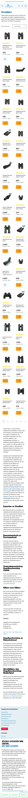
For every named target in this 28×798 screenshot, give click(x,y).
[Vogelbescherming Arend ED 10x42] (21, 359)
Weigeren (23, 795)
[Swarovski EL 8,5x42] (21, 327)
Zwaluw (18, 489)
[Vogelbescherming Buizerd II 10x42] (21, 133)
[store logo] (9, 6)
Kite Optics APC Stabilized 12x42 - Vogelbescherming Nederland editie (20, 306)
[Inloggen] (22, 6)
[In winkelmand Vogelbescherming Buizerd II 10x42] (18, 155)
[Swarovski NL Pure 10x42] (7, 229)
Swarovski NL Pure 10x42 (7, 240)
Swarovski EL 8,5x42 (19, 338)
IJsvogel (8, 491)
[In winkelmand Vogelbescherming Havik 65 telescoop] (18, 91)
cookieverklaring (7, 791)
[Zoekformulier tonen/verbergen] (19, 6)
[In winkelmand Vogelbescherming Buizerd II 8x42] (5, 123)
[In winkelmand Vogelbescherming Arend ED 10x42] (18, 381)
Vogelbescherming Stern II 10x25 (20, 208)
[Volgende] (25, 421)
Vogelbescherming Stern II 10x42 (20, 46)
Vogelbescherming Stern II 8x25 (20, 272)
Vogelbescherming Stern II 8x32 (20, 112)
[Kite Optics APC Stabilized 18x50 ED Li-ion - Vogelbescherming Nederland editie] (21, 229)
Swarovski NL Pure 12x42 (7, 338)
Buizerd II (6, 489)
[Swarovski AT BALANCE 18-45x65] (7, 261)
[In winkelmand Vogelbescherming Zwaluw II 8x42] (5, 381)
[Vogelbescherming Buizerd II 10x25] (21, 391)
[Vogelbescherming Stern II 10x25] (21, 197)
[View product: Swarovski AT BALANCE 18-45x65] (5, 285)
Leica (16, 496)
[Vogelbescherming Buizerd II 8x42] (7, 101)
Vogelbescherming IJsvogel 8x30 (7, 306)
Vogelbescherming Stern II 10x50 (7, 80)
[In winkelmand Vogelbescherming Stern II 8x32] (18, 123)
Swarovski (6, 496)
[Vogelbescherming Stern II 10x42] (21, 36)
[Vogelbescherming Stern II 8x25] (21, 261)
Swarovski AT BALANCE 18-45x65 (6, 272)
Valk (10, 489)
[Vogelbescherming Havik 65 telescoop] (21, 69)
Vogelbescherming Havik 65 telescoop (20, 80)
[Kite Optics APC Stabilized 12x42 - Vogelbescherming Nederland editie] (21, 295)
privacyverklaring (18, 791)
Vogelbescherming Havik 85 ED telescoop (7, 176)
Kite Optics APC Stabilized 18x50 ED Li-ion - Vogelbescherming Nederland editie (20, 240)
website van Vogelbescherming (13, 696)
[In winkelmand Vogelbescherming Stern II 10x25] (18, 219)
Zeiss (11, 496)
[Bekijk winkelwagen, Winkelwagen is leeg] (25, 6)
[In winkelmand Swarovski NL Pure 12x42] (5, 349)
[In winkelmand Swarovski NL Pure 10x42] (5, 251)
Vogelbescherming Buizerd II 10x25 (20, 402)
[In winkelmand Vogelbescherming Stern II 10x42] (18, 59)
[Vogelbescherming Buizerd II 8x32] (7, 391)
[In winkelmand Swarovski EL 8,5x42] (18, 349)
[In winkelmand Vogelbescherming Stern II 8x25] (18, 285)
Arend (14, 489)
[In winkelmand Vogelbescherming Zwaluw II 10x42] (18, 187)
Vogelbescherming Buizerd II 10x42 (20, 144)
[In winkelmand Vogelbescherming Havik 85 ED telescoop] (5, 187)
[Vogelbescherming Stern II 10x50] (7, 69)
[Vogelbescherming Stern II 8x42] (7, 36)
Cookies (4, 789)
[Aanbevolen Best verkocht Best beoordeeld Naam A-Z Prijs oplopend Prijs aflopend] (19, 26)
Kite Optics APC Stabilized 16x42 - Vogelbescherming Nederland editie (7, 144)
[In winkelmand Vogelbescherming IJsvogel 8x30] (5, 317)
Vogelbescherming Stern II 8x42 (7, 46)
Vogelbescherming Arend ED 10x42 (20, 370)
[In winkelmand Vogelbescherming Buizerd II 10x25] (18, 413)
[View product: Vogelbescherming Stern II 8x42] (5, 59)
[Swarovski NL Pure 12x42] (7, 327)
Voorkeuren (14, 795)
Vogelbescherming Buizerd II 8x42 (7, 112)
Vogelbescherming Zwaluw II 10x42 (20, 176)
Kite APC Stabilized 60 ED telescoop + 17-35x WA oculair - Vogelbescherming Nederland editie (7, 208)
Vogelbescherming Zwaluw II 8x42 (7, 370)
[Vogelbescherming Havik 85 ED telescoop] (7, 165)
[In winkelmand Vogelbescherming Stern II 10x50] (5, 91)
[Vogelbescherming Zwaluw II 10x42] (21, 165)
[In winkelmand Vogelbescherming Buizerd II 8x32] (5, 413)
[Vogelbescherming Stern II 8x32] (21, 101)
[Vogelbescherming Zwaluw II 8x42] (7, 359)
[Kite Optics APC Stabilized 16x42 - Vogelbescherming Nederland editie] (7, 133)
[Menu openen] (2, 5)
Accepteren (5, 795)
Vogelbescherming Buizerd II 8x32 (7, 402)
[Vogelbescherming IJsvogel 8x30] (7, 295)
